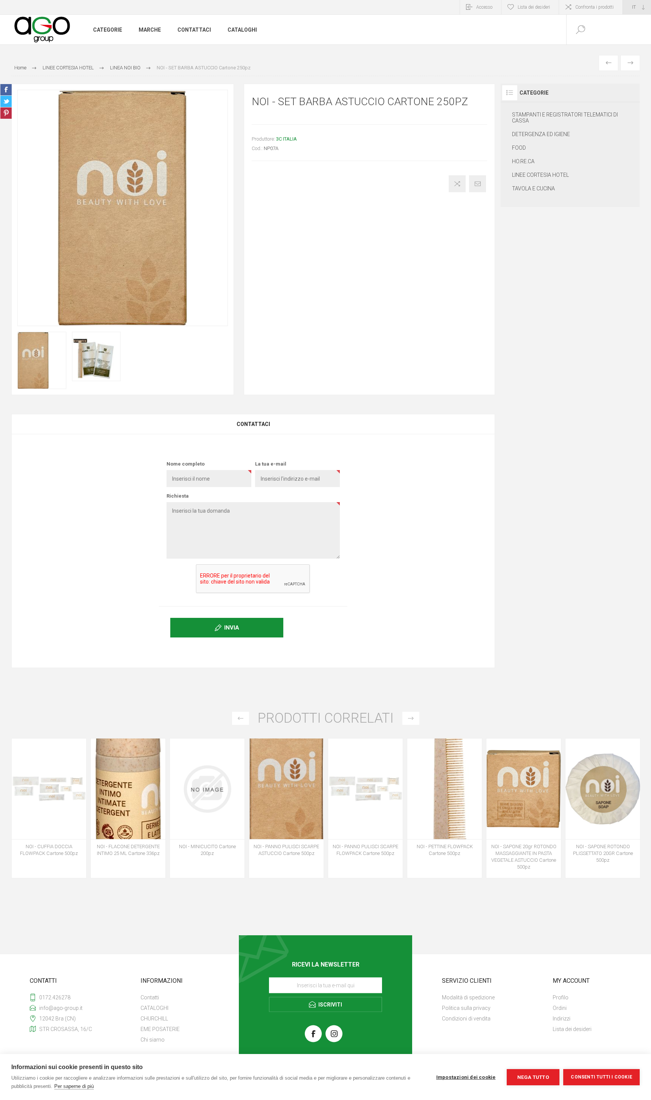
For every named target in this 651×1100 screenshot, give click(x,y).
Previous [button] (240, 718)
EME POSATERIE (160, 1029)
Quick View (40, 794)
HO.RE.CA (523, 161)
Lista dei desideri (572, 1029)
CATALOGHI (154, 1008)
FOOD (519, 148)
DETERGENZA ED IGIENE (541, 134)
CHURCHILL (154, 1019)
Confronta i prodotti (594, 7)
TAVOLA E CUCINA (533, 188)
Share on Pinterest (6, 113)
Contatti (150, 997)
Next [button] (410, 718)
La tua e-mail (270, 464)
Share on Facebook (6, 89)
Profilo (560, 997)
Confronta (457, 183)
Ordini (560, 1008)
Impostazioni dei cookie (466, 1077)
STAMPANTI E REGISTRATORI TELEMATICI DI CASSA (565, 118)
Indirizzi (561, 1019)
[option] (49, 810)
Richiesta (178, 496)
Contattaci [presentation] (253, 424)
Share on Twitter (6, 101)
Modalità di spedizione (468, 997)
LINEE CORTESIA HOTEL (540, 175)
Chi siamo (153, 1040)
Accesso (484, 7)
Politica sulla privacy (466, 1008)
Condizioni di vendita (466, 1019)
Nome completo (186, 464)
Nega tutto (533, 1077)
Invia (231, 627)
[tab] (253, 424)
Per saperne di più (74, 1086)
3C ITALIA (286, 139)
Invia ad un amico (477, 183)
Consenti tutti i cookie (601, 1077)
